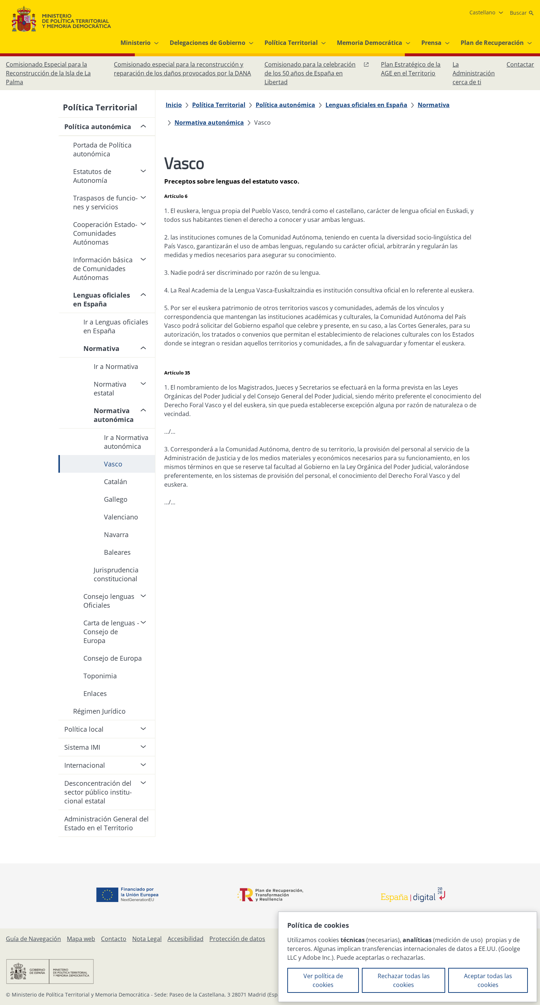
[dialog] (407, 957)
